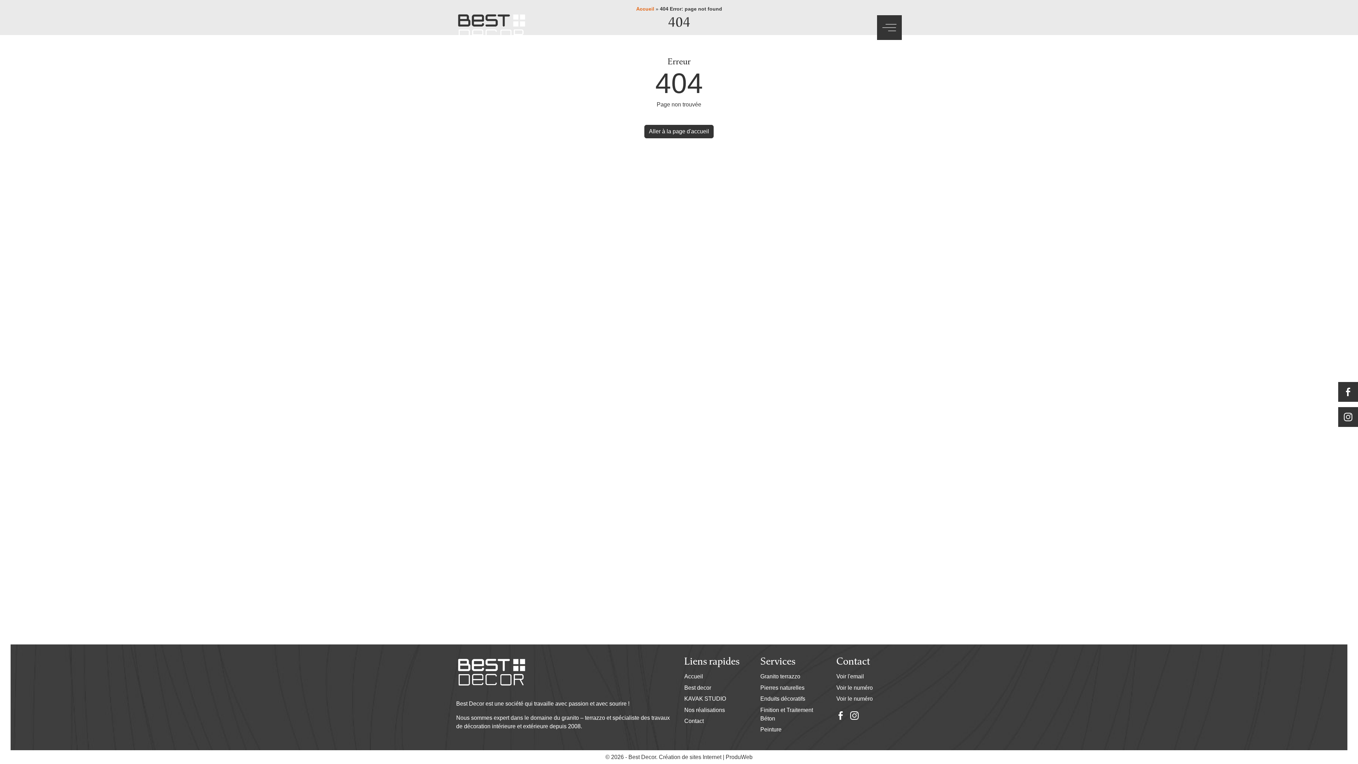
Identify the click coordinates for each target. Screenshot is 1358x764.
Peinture (771, 730)
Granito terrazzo (780, 676)
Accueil (693, 676)
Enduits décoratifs (782, 699)
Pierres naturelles (782, 688)
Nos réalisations (704, 710)
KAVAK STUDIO (705, 699)
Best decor (697, 688)
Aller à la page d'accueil (679, 131)
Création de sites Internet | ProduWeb (706, 757)
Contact (694, 721)
